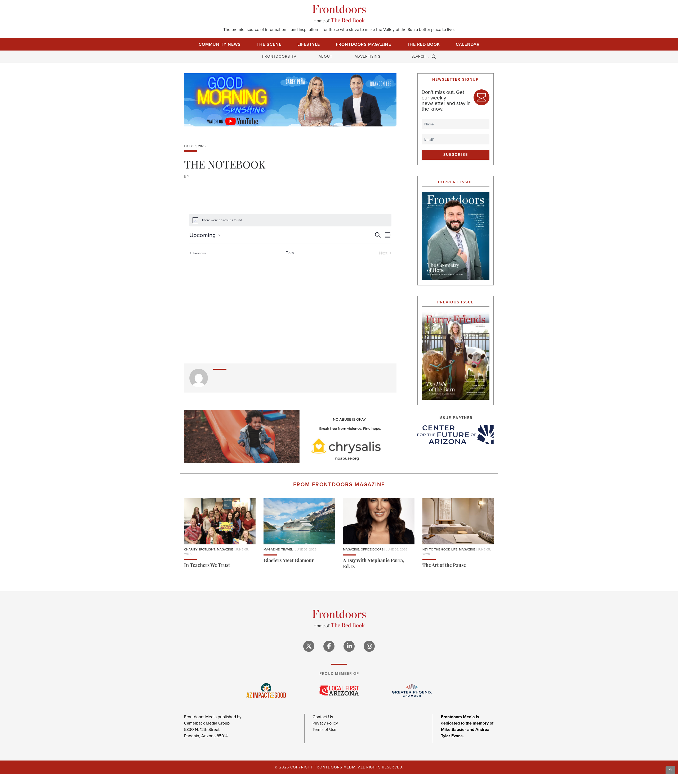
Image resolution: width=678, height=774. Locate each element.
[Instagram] (369, 646)
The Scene (269, 44)
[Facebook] (328, 646)
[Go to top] (671, 770)
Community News (220, 44)
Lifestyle (308, 44)
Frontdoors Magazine (363, 44)
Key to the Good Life (439, 549)
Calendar (468, 44)
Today (290, 252)
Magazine (225, 549)
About (325, 56)
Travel (287, 549)
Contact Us (323, 717)
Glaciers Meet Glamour (289, 561)
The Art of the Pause (444, 565)
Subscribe (455, 154)
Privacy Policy (325, 723)
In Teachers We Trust (207, 565)
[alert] (290, 220)
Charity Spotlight (199, 549)
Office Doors (372, 549)
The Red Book (423, 44)
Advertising (368, 56)
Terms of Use (324, 729)
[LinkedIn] (349, 646)
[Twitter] (308, 646)
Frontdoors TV (279, 56)
